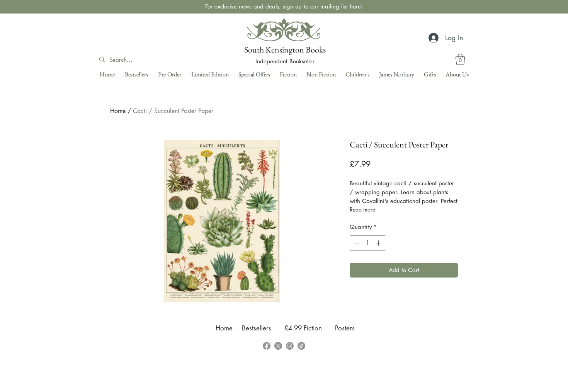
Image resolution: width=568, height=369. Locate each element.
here (355, 6)
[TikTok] (301, 346)
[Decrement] (356, 243)
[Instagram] (290, 346)
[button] (460, 59)
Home (118, 111)
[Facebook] (266, 346)
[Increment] (379, 243)
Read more (362, 209)
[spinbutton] (367, 243)
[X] (278, 346)
